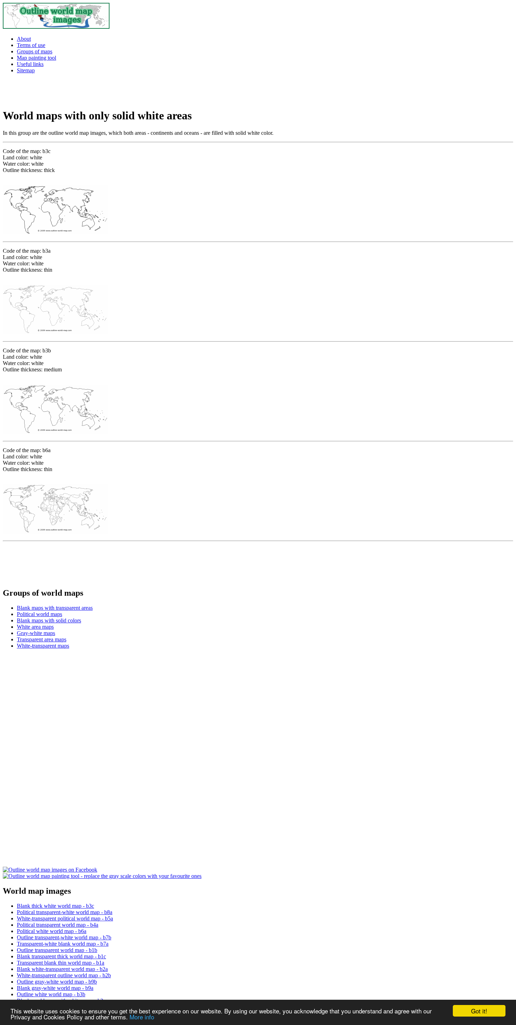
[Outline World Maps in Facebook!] (50, 870)
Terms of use (31, 45)
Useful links (30, 64)
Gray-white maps (36, 633)
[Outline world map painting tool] (102, 876)
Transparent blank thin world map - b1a (60, 963)
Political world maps (39, 614)
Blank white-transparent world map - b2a (62, 969)
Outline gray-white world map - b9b (57, 982)
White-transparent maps (43, 646)
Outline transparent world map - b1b (57, 950)
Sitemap (26, 70)
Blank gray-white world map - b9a (55, 988)
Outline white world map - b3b (51, 994)
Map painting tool (36, 58)
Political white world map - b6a (51, 931)
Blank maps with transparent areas (55, 608)
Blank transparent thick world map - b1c (61, 956)
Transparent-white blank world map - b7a (62, 944)
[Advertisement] (85, 89)
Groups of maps (34, 51)
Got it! (479, 1010)
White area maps (35, 627)
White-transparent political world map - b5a (65, 918)
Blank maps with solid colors (49, 620)
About (24, 39)
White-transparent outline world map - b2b (64, 975)
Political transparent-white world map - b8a (64, 912)
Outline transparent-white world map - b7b (64, 937)
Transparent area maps (41, 639)
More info (142, 1016)
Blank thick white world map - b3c (55, 906)
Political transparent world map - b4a (57, 925)
